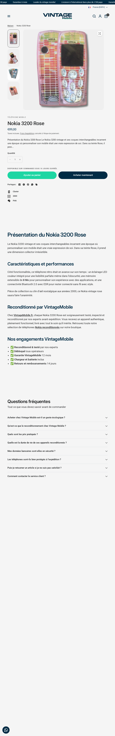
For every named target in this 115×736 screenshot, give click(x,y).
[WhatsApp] (32, 184)
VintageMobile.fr (23, 315)
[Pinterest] (28, 184)
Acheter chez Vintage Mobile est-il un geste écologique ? (36, 417)
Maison (10, 26)
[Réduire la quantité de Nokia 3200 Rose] (10, 159)
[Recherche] (94, 16)
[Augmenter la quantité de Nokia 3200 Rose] (20, 159)
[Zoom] (99, 33)
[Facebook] (19, 184)
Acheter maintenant (83, 175)
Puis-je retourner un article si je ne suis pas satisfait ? (34, 467)
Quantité (11, 153)
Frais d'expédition (27, 133)
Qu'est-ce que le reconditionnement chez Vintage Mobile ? (36, 426)
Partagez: (11, 184)
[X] (24, 184)
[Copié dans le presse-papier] (36, 184)
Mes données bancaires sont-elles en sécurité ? (31, 451)
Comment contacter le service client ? (26, 476)
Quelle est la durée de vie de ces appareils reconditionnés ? (37, 442)
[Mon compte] (100, 16)
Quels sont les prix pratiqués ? (22, 434)
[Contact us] (6, 730)
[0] (105, 16)
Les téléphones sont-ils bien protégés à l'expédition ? (34, 459)
